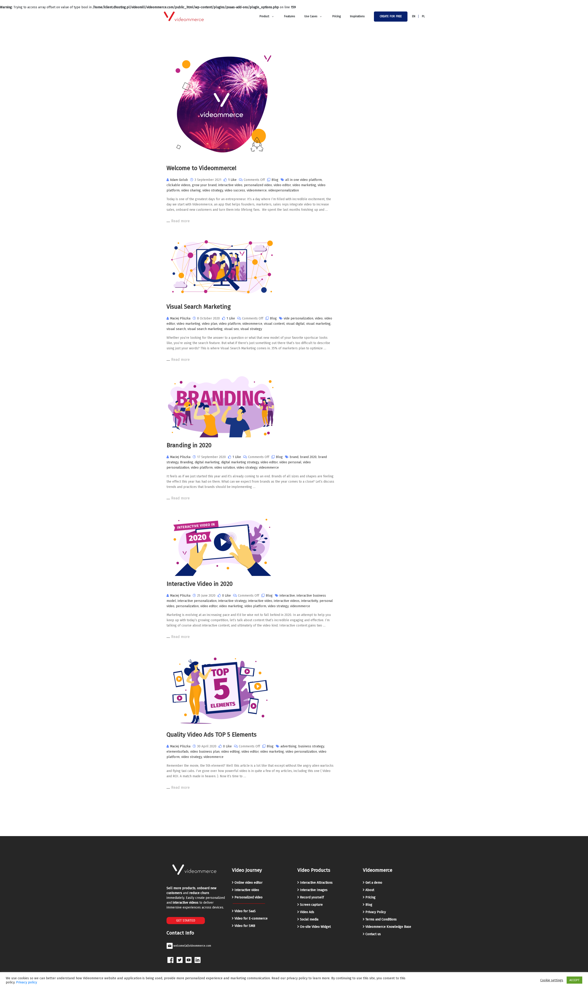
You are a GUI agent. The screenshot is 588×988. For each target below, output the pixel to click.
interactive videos (287, 601)
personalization (187, 606)
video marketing (304, 185)
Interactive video (247, 890)
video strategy (212, 190)
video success (235, 190)
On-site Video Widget (315, 927)
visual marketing (318, 324)
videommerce (257, 190)
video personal (290, 462)
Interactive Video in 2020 (200, 583)
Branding (186, 462)
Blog (274, 180)
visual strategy (251, 329)
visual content (274, 324)
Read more (180, 221)
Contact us (373, 934)
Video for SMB (245, 926)
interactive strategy (232, 601)
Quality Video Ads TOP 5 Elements (212, 734)
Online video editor (249, 883)
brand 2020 (308, 457)
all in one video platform (303, 180)
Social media (309, 919)
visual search (176, 329)
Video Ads (307, 912)
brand (294, 457)
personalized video (258, 185)
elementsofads (178, 752)
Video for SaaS (245, 911)
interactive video (230, 185)
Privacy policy (26, 982)
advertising (288, 746)
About (369, 890)
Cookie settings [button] (551, 980)
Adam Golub (179, 180)
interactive (287, 596)
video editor (282, 185)
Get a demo (373, 883)
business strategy (311, 746)
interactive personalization (197, 601)
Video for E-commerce (251, 918)
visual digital (295, 324)
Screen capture (311, 905)
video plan (209, 324)
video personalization (301, 752)
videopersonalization (283, 190)
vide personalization (298, 318)
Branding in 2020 (189, 445)
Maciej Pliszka (180, 318)
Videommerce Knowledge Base (388, 927)
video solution (224, 468)
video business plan (205, 752)
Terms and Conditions (381, 919)
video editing (230, 752)
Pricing (370, 897)
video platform (230, 324)
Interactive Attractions (316, 883)
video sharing (191, 190)
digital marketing (207, 462)
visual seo (231, 329)
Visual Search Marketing (199, 306)
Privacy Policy (375, 912)
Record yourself (312, 897)
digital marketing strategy (240, 462)
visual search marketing (205, 329)
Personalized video (249, 897)
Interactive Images (314, 890)
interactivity (309, 601)
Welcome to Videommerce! (201, 168)
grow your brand (204, 185)
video (319, 318)
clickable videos (178, 185)
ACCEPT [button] (574, 980)
